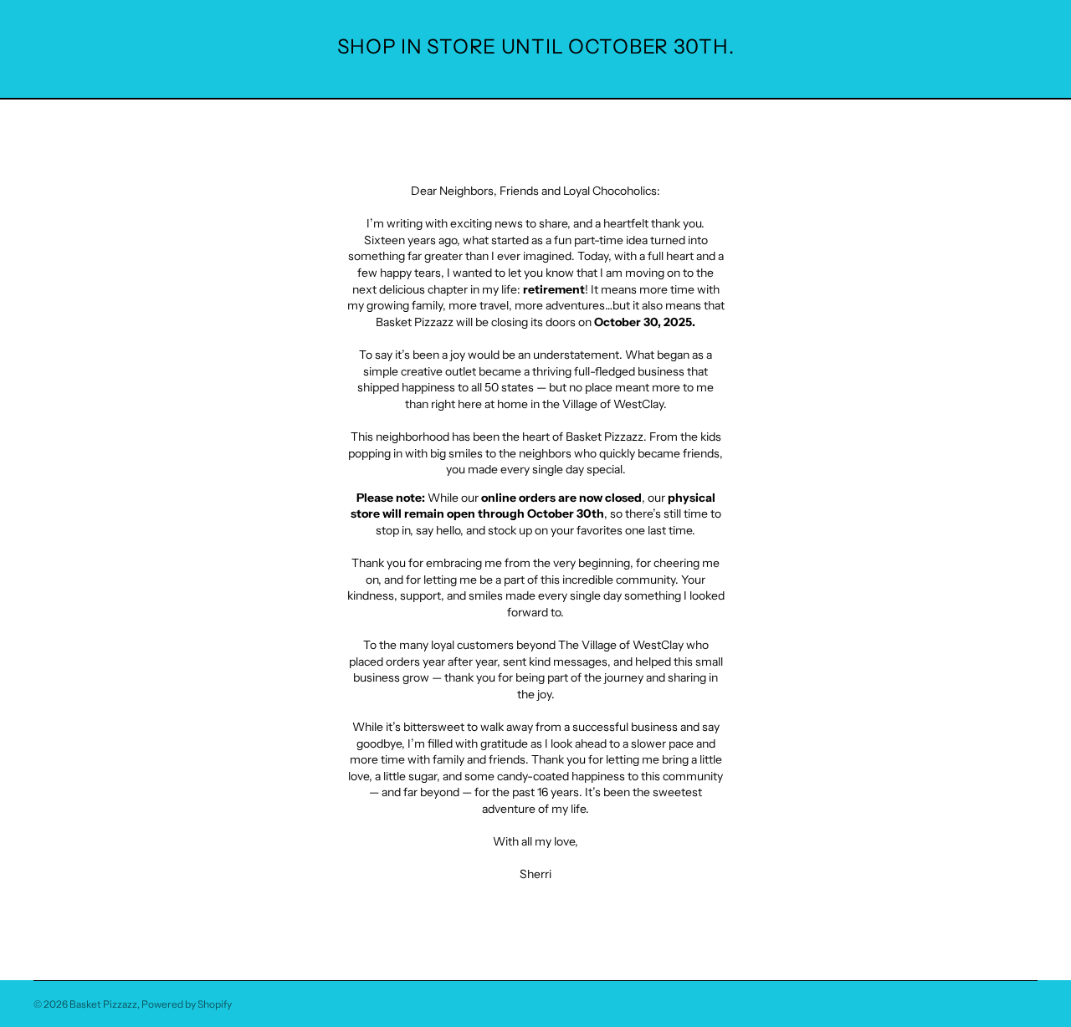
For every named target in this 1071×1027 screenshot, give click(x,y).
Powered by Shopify (186, 1004)
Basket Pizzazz (103, 1004)
